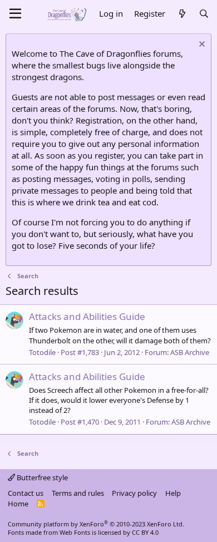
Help (173, 493)
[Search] (204, 13)
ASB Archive (189, 352)
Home (18, 504)
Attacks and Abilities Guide (87, 316)
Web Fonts (75, 532)
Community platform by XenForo (96, 524)
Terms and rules (78, 493)
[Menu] (15, 14)
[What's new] (182, 13)
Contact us (25, 493)
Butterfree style (41, 477)
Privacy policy (134, 493)
